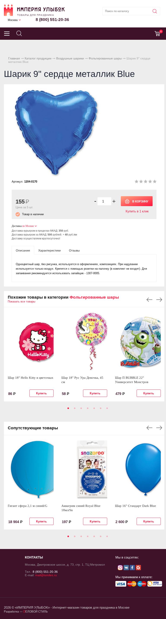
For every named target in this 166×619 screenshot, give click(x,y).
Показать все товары (21, 301)
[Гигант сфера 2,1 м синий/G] (31, 469)
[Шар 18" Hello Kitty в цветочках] (31, 341)
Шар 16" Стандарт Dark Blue (135, 506)
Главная (14, 58)
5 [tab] (93, 409)
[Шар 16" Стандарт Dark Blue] (138, 469)
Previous (149, 300)
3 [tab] (80, 409)
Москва (13, 20)
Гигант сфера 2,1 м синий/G (27, 506)
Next (159, 300)
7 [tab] (106, 409)
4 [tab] (87, 409)
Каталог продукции (38, 58)
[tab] (23, 250)
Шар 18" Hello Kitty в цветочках (30, 377)
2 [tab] (74, 409)
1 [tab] (67, 409)
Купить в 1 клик (137, 211)
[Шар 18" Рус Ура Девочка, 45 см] (84, 341)
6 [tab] (100, 409)
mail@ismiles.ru (46, 575)
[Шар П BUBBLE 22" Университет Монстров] (138, 341)
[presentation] (23, 250)
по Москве (28, 226)
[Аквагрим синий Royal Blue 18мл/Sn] (84, 469)
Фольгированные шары (105, 58)
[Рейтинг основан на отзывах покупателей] (145, 182)
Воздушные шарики (70, 58)
